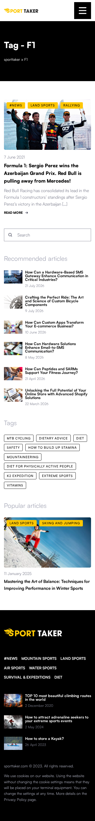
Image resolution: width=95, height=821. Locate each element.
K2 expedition (20, 476)
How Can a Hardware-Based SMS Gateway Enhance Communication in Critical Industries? (56, 275)
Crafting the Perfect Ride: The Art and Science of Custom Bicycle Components (54, 301)
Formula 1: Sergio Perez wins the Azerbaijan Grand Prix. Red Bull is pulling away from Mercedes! (43, 173)
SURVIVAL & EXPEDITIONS (27, 677)
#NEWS (10, 658)
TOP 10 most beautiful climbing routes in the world (58, 697)
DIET (58, 677)
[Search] (10, 235)
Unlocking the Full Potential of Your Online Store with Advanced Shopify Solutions (56, 394)
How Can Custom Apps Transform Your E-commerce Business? (54, 324)
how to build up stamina (52, 447)
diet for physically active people (40, 466)
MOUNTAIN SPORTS (38, 658)
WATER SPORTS (42, 668)
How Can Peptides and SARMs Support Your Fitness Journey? (51, 370)
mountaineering (23, 457)
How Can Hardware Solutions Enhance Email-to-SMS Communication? (50, 347)
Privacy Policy (15, 799)
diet (80, 438)
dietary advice (53, 438)
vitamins (15, 485)
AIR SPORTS (14, 668)
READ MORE (13, 213)
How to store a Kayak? (44, 738)
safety (13, 447)
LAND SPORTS (73, 658)
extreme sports (57, 476)
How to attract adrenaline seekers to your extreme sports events (56, 719)
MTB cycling (19, 438)
